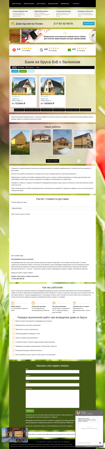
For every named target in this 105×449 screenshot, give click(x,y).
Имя (27, 369)
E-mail (27, 382)
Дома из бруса (16, 3)
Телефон (28, 375)
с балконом (23, 71)
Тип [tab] (15, 67)
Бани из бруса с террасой (72, 109)
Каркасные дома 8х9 (47, 109)
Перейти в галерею (52, 161)
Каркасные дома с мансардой (32, 109)
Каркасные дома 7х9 (59, 109)
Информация (65, 3)
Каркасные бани (53, 3)
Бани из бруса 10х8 (85, 109)
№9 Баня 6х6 (45, 96)
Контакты (76, 3)
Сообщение (29, 388)
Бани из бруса (41, 3)
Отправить (30, 411)
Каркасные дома (29, 3)
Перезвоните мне (88, 23)
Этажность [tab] (30, 67)
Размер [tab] (21, 67)
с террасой (14, 71)
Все (38, 67)
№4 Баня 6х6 (16, 96)
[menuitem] (16, 3)
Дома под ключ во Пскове (29, 23)
